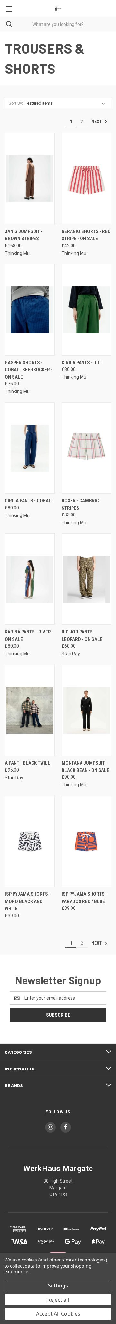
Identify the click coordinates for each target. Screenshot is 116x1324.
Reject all (58, 1299)
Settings (58, 1285)
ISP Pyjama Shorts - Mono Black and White (28, 901)
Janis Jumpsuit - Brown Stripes (24, 235)
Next (97, 121)
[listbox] (66, 103)
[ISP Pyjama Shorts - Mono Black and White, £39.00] (29, 841)
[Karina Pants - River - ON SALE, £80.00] (29, 579)
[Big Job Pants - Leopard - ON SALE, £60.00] (86, 579)
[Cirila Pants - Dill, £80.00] (86, 309)
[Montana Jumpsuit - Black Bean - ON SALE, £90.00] (86, 710)
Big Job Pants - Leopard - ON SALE (82, 635)
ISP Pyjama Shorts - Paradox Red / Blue (84, 897)
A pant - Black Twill (27, 763)
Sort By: (16, 103)
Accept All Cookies (58, 1313)
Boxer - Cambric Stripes (80, 504)
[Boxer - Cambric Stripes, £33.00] (86, 448)
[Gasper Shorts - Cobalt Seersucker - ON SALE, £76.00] (29, 309)
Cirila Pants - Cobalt (29, 501)
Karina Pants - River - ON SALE (29, 635)
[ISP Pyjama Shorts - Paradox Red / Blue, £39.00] (86, 841)
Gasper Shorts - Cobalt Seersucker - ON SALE (29, 370)
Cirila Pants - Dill (82, 362)
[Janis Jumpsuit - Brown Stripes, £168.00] (29, 178)
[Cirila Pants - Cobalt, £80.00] (29, 448)
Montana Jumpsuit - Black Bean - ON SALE (85, 766)
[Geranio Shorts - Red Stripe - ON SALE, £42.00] (86, 178)
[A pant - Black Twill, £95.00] (29, 710)
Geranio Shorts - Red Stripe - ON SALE (86, 235)
